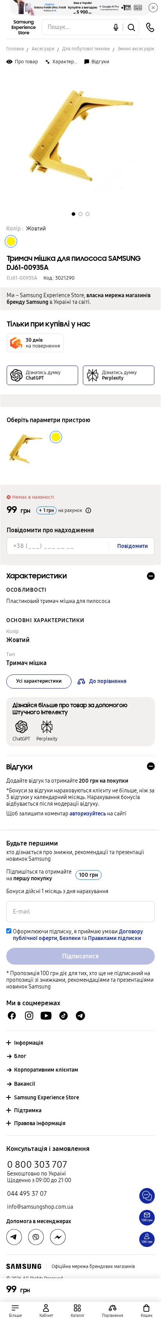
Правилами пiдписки (114, 938)
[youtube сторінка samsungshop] (46, 1015)
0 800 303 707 (37, 1164)
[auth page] (46, 1311)
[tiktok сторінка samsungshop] (63, 1015)
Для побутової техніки (86, 49)
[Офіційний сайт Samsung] (23, 1266)
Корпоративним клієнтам (46, 1070)
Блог (20, 1056)
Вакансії (24, 1084)
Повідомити (132, 546)
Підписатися (80, 956)
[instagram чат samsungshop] (29, 1015)
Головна (15, 49)
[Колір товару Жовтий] (11, 241)
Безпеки (69, 938)
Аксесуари (43, 49)
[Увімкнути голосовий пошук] (116, 27)
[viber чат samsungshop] (36, 1237)
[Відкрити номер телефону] (150, 27)
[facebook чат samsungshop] (12, 1015)
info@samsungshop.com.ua (40, 1207)
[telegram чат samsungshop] (80, 1015)
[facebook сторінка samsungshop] (58, 1237)
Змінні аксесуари (136, 49)
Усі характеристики (39, 681)
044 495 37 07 (27, 1193)
